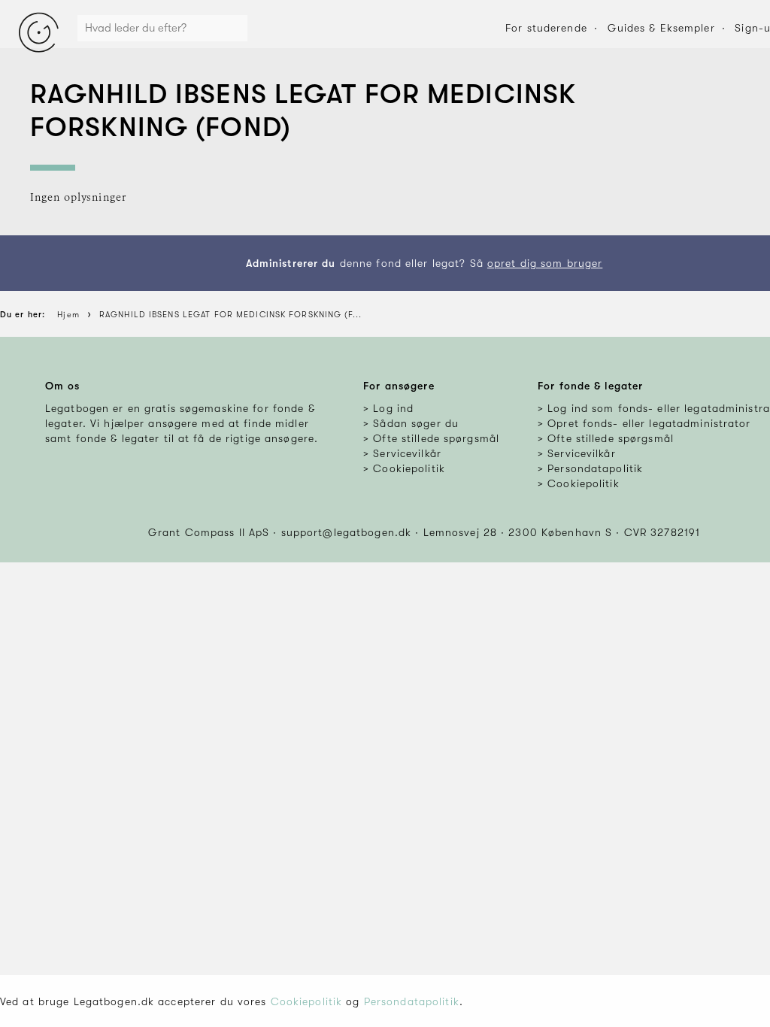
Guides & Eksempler (661, 28)
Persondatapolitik (411, 1001)
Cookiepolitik (307, 1001)
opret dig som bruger (544, 263)
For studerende (546, 28)
